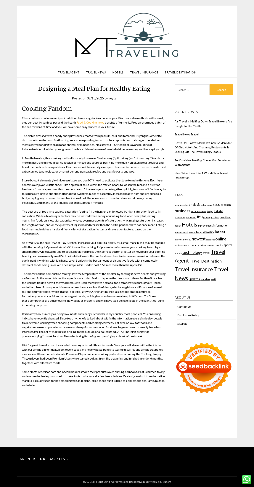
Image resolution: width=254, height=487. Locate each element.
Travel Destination (180, 72)
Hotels (117, 72)
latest (220, 231)
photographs (181, 245)
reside (220, 245)
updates (194, 279)
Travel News (96, 72)
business (182, 210)
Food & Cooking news (90, 122)
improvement (205, 225)
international (181, 232)
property (212, 245)
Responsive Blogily (140, 481)
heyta (112, 98)
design (210, 211)
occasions (210, 239)
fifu (200, 217)
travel (206, 252)
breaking (226, 204)
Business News (198, 211)
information (220, 225)
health (178, 225)
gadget (206, 217)
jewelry (208, 232)
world (213, 279)
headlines (225, 217)
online (220, 238)
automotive (206, 205)
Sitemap (182, 323)
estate (218, 211)
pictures (204, 245)
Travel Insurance (144, 72)
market (179, 239)
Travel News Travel (187, 134)
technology (192, 252)
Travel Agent (68, 72)
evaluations (191, 217)
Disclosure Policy (188, 315)
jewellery (195, 232)
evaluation (180, 217)
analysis (194, 204)
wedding (205, 279)
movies (187, 239)
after (186, 205)
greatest (214, 217)
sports (228, 245)
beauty (216, 204)
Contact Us (184, 306)
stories (178, 253)
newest (199, 238)
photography (193, 245)
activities (179, 205)
